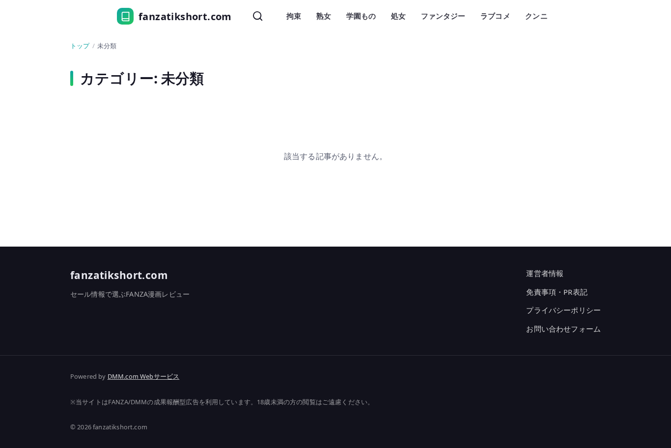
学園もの (361, 16)
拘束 (293, 16)
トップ (79, 45)
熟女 (323, 16)
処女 (398, 16)
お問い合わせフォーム (563, 329)
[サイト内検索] (258, 16)
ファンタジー (443, 16)
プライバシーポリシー (563, 310)
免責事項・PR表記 (556, 292)
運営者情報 (544, 273)
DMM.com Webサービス (143, 376)
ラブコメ (495, 16)
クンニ (536, 16)
